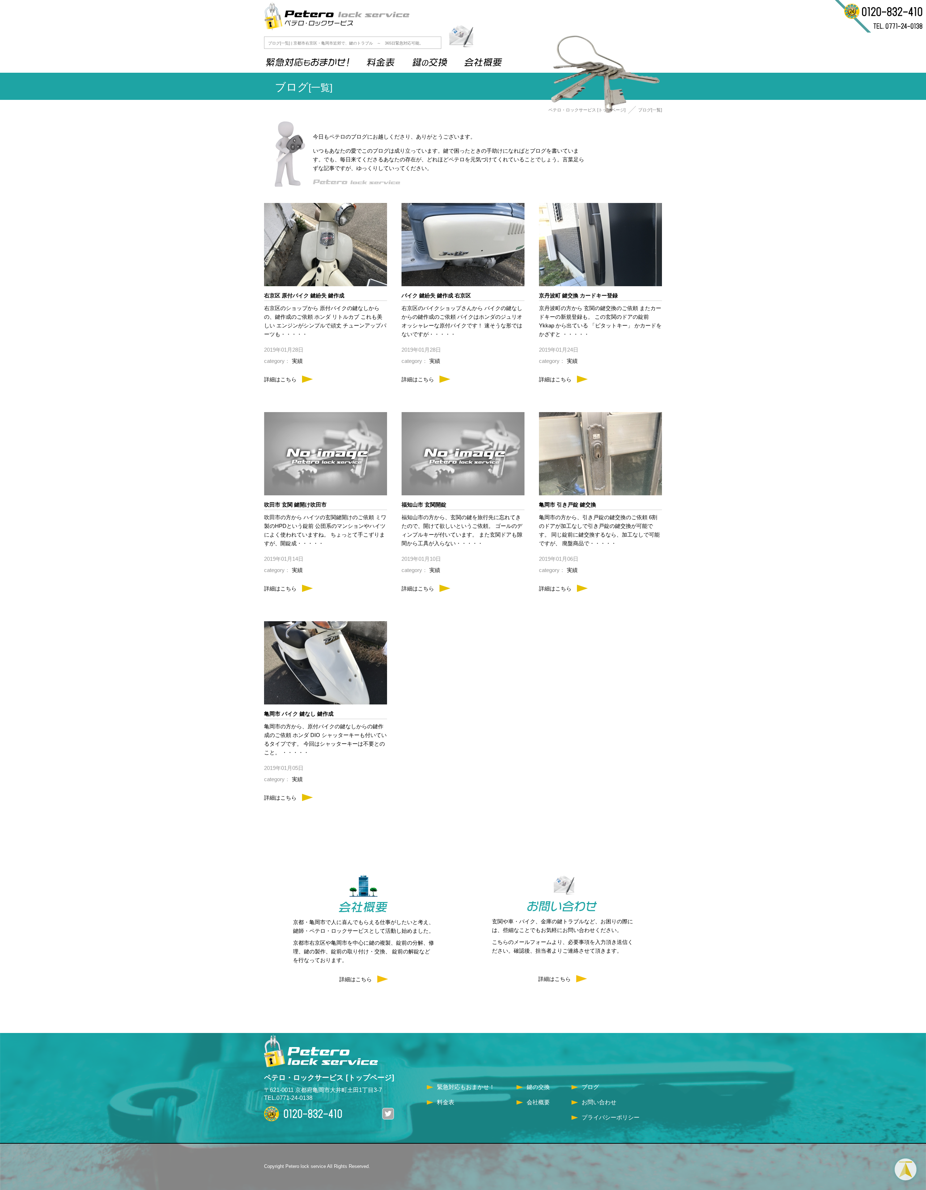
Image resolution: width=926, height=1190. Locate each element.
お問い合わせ (599, 1102)
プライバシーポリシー (611, 1117)
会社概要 (538, 1102)
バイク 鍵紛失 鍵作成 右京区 (436, 295)
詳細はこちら (280, 379)
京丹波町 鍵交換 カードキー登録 (578, 295)
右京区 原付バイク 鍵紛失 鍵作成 (304, 295)
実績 (297, 361)
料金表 (445, 1102)
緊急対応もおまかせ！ (466, 1087)
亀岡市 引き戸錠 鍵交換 (567, 504)
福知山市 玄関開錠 (424, 504)
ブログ (590, 1087)
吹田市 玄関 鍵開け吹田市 (295, 504)
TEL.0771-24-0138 (288, 1098)
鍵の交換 (538, 1087)
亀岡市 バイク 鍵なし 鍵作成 (299, 714)
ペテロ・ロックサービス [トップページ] (586, 110)
